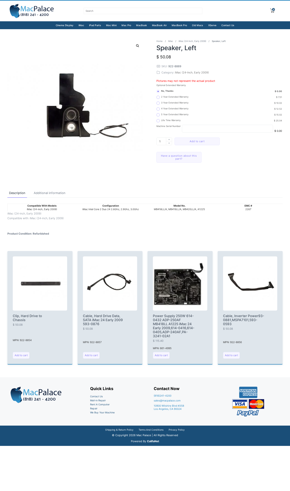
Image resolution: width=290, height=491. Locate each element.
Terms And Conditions (151, 429)
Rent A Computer (100, 404)
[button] (138, 46)
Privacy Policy (177, 429)
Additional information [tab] (49, 193)
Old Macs (197, 25)
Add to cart (197, 141)
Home (159, 41)
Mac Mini (111, 25)
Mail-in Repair (98, 400)
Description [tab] (17, 193)
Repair (94, 408)
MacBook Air (159, 25)
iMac (81, 25)
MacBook (141, 25)
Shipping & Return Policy (119, 429)
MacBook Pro (179, 25)
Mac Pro (126, 25)
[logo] (32, 11)
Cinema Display (65, 25)
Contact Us (227, 25)
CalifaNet (153, 441)
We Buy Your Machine (102, 412)
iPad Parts (95, 25)
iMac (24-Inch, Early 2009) (192, 41)
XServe (212, 25)
